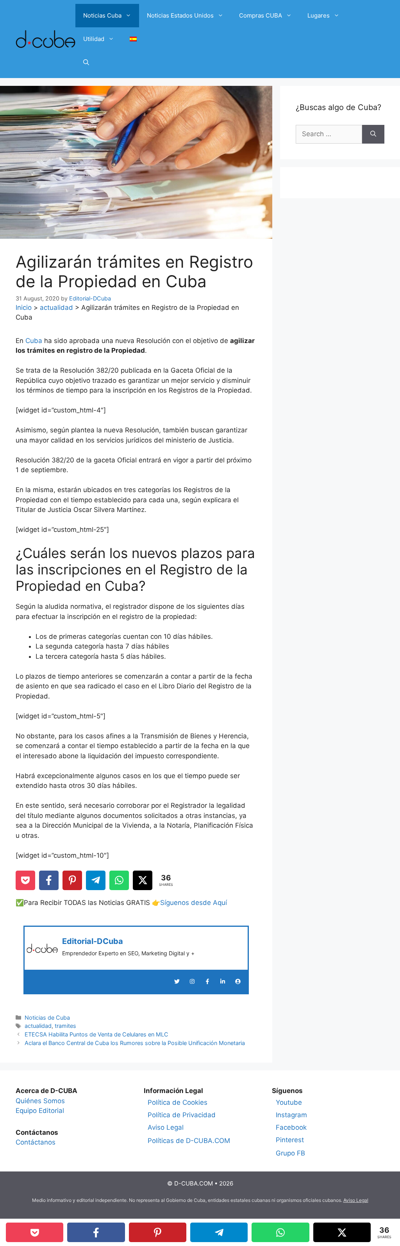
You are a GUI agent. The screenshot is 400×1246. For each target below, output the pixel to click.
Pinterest (290, 1140)
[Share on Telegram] (95, 880)
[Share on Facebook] (49, 880)
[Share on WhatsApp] (119, 880)
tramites (65, 1025)
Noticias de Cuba (47, 1017)
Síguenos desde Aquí (193, 903)
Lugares (318, 15)
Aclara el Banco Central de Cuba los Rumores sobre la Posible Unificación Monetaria (135, 1043)
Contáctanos (35, 1142)
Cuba (33, 341)
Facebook (291, 1127)
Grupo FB (290, 1153)
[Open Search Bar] (86, 62)
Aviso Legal (166, 1127)
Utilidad (93, 39)
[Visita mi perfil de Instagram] (192, 981)
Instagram (291, 1115)
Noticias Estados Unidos (180, 15)
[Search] (373, 134)
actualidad (56, 307)
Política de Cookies (177, 1102)
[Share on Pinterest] (72, 880)
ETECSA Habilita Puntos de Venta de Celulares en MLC (96, 1034)
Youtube (289, 1102)
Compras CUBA (260, 15)
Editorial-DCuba (92, 941)
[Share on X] (142, 880)
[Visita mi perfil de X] (177, 981)
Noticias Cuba (102, 15)
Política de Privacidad (182, 1115)
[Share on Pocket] (25, 880)
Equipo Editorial (40, 1110)
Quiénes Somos (40, 1101)
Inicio (24, 307)
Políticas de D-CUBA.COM (189, 1140)
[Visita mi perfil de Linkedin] (223, 981)
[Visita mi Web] (238, 981)
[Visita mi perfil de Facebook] (207, 981)
